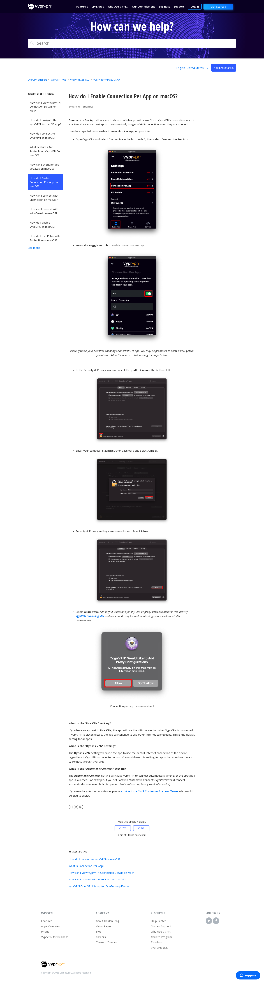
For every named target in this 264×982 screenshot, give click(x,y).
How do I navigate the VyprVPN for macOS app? (45, 122)
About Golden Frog (107, 921)
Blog (98, 931)
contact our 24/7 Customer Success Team (149, 791)
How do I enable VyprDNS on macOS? (42, 224)
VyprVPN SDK (159, 947)
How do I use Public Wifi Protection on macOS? (45, 238)
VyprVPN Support (37, 79)
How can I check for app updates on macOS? (44, 167)
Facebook (71, 807)
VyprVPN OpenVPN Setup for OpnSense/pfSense (99, 886)
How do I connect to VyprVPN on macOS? (42, 135)
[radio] (123, 828)
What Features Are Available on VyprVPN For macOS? (45, 151)
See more (34, 247)
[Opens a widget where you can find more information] (248, 975)
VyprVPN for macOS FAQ (106, 79)
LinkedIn (81, 807)
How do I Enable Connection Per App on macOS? (44, 182)
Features (46, 921)
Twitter (76, 807)
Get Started (218, 6)
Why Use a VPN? (161, 931)
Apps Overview (50, 926)
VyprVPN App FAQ (79, 79)
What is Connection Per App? (86, 866)
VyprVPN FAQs (58, 79)
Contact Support (161, 926)
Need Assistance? (224, 67)
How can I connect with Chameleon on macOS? (44, 197)
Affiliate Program (161, 937)
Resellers (157, 942)
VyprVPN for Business (54, 937)
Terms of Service (106, 942)
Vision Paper (103, 926)
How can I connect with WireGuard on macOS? (44, 211)
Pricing (45, 931)
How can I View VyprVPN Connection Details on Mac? (45, 106)
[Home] (40, 9)
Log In (195, 6)
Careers (101, 937)
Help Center (158, 921)
